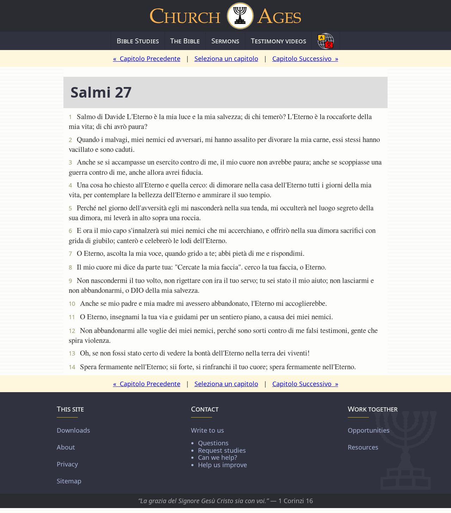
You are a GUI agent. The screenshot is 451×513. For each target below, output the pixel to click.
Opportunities (369, 430)
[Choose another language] (325, 41)
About (66, 447)
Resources (363, 447)
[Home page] (225, 16)
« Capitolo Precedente (146, 58)
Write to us (219, 447)
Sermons (225, 40)
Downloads (73, 430)
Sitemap (69, 481)
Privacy (67, 464)
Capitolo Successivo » (305, 58)
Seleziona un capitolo (226, 58)
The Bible (185, 40)
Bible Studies (138, 40)
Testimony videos (278, 40)
